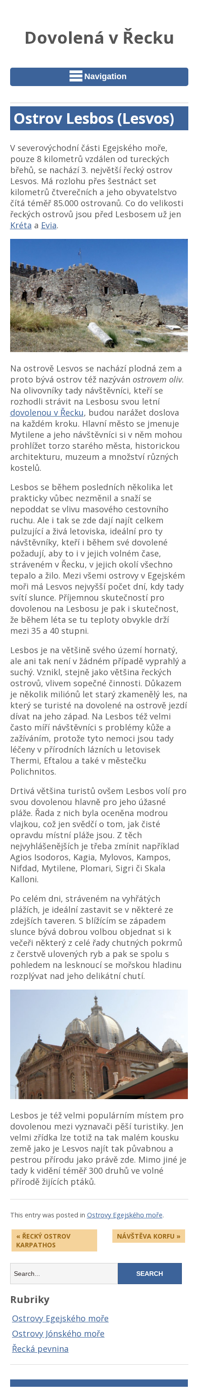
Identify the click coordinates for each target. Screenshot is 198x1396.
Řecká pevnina (40, 1348)
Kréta (21, 225)
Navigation (105, 76)
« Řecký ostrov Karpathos (43, 1240)
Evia (49, 225)
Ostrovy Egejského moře (125, 1215)
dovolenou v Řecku (47, 412)
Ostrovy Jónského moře (58, 1333)
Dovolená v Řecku (99, 37)
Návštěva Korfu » (149, 1236)
